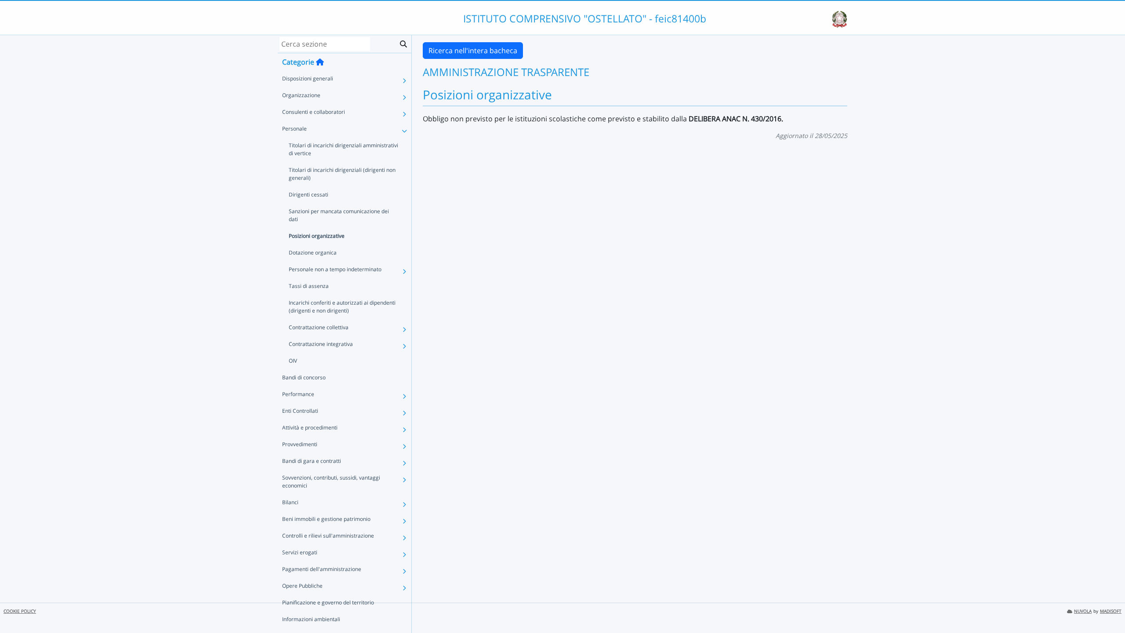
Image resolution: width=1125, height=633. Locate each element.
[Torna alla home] (320, 62)
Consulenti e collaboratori (313, 112)
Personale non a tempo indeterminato (335, 269)
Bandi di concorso (304, 377)
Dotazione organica (313, 252)
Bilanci (290, 502)
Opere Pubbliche (302, 585)
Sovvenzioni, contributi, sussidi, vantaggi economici (331, 481)
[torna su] (1107, 606)
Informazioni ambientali (311, 619)
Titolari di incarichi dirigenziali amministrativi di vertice (343, 149)
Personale (294, 128)
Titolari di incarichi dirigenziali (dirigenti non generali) (342, 174)
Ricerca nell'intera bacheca (472, 50)
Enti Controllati (300, 411)
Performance (298, 394)
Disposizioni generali (307, 78)
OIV (293, 360)
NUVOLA (1083, 611)
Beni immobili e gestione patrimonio (326, 519)
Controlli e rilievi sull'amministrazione (328, 535)
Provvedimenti (299, 444)
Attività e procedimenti (310, 427)
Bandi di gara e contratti (311, 461)
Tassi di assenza (309, 286)
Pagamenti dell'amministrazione (321, 569)
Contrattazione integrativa (321, 344)
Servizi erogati (299, 552)
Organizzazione (301, 95)
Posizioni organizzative (317, 236)
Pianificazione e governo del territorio (328, 602)
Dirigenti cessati (308, 194)
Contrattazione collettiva (318, 327)
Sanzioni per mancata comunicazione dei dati (339, 215)
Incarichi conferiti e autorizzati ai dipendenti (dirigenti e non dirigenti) (342, 306)
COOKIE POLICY (20, 611)
